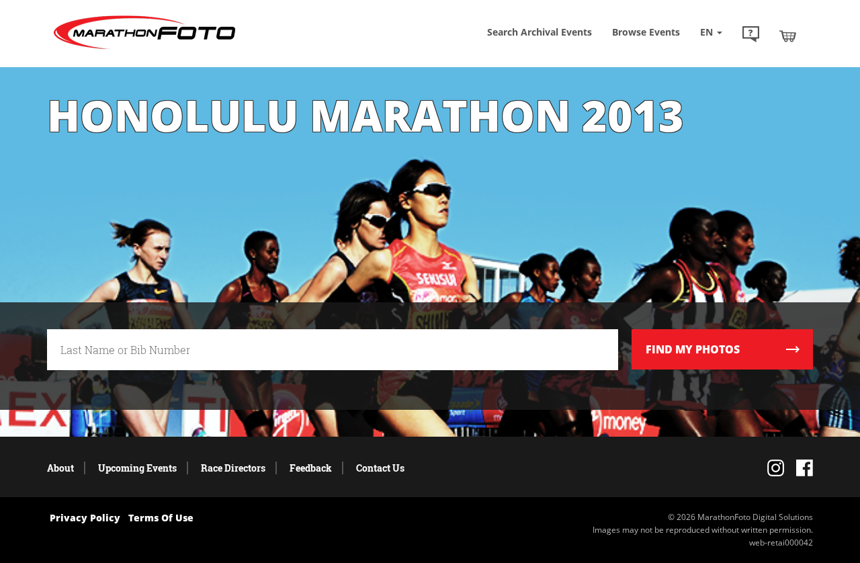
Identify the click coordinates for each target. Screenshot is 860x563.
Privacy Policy (85, 517)
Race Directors (233, 468)
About (60, 468)
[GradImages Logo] (144, 49)
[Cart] (787, 35)
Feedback (311, 468)
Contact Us (380, 468)
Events (646, 32)
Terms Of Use (161, 517)
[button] (750, 35)
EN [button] (708, 32)
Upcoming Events (137, 468)
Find (693, 349)
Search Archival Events (539, 32)
